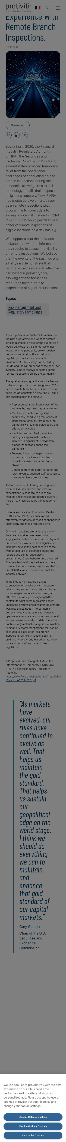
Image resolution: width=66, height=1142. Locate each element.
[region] (33, 1108)
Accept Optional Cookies (33, 1117)
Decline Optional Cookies (33, 1126)
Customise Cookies (33, 1135)
